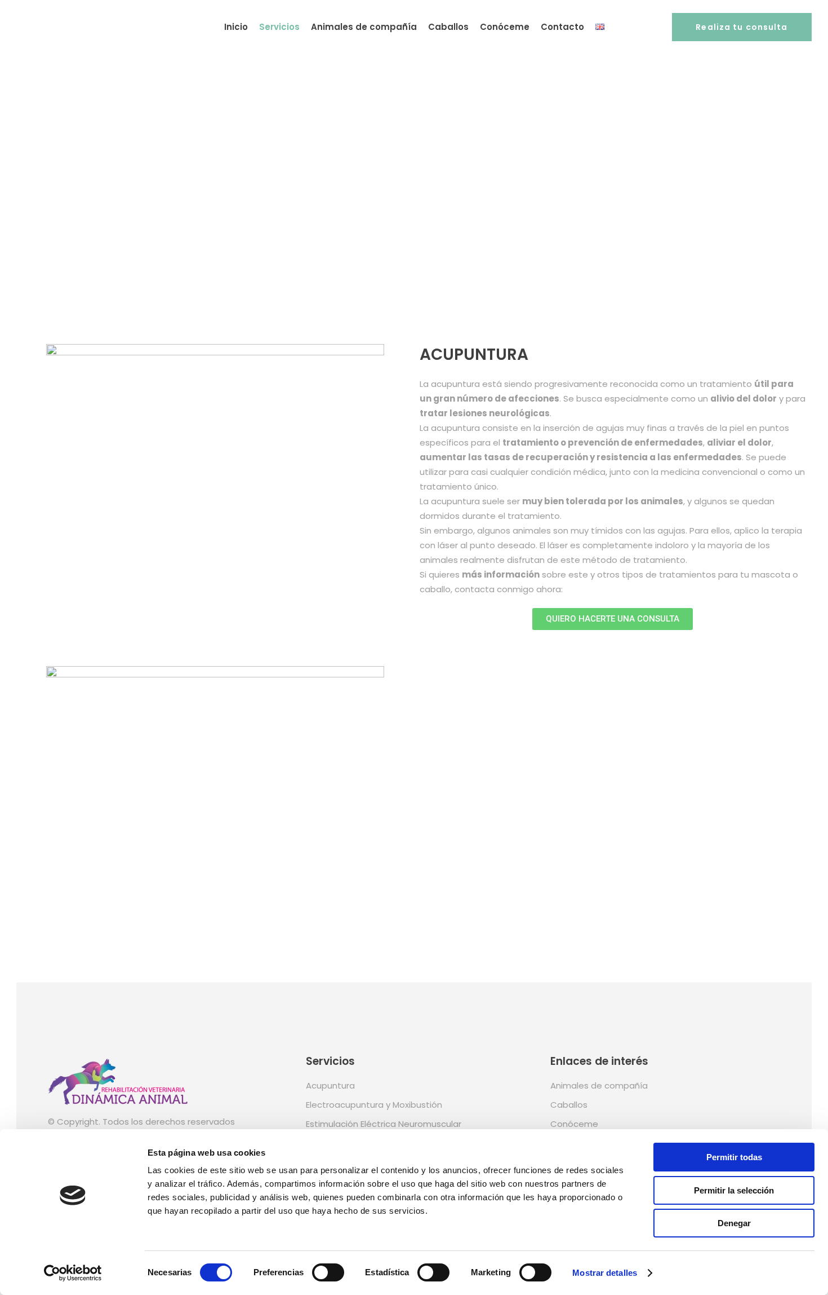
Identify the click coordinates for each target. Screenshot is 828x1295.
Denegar (734, 1223)
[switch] (328, 1272)
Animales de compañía (599, 1085)
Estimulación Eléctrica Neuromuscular (383, 1124)
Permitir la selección (734, 1190)
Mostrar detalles (604, 1273)
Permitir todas (734, 1157)
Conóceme (574, 1124)
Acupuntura (330, 1085)
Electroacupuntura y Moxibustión (374, 1105)
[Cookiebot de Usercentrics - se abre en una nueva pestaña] (73, 1273)
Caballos (568, 1105)
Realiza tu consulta (741, 27)
